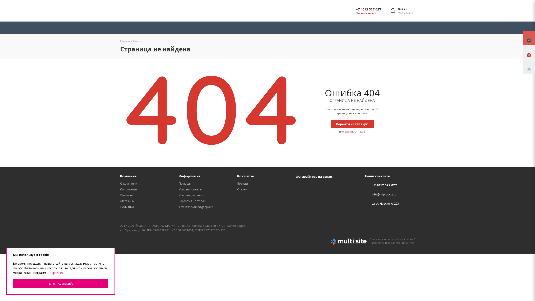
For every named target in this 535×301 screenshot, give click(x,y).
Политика (127, 207)
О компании (128, 183)
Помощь (185, 183)
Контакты (245, 176)
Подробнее (55, 273)
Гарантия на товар (192, 201)
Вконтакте (250, 10)
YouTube (270, 10)
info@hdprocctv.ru (384, 194)
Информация (189, 176)
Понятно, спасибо (61, 284)
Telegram (260, 10)
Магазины (127, 201)
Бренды (242, 183)
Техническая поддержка (196, 207)
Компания (128, 176)
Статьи (242, 189)
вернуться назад (355, 131)
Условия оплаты (190, 189)
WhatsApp (291, 10)
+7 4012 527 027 (368, 9)
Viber (281, 10)
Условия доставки (192, 195)
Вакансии (127, 195)
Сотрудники (128, 189)
